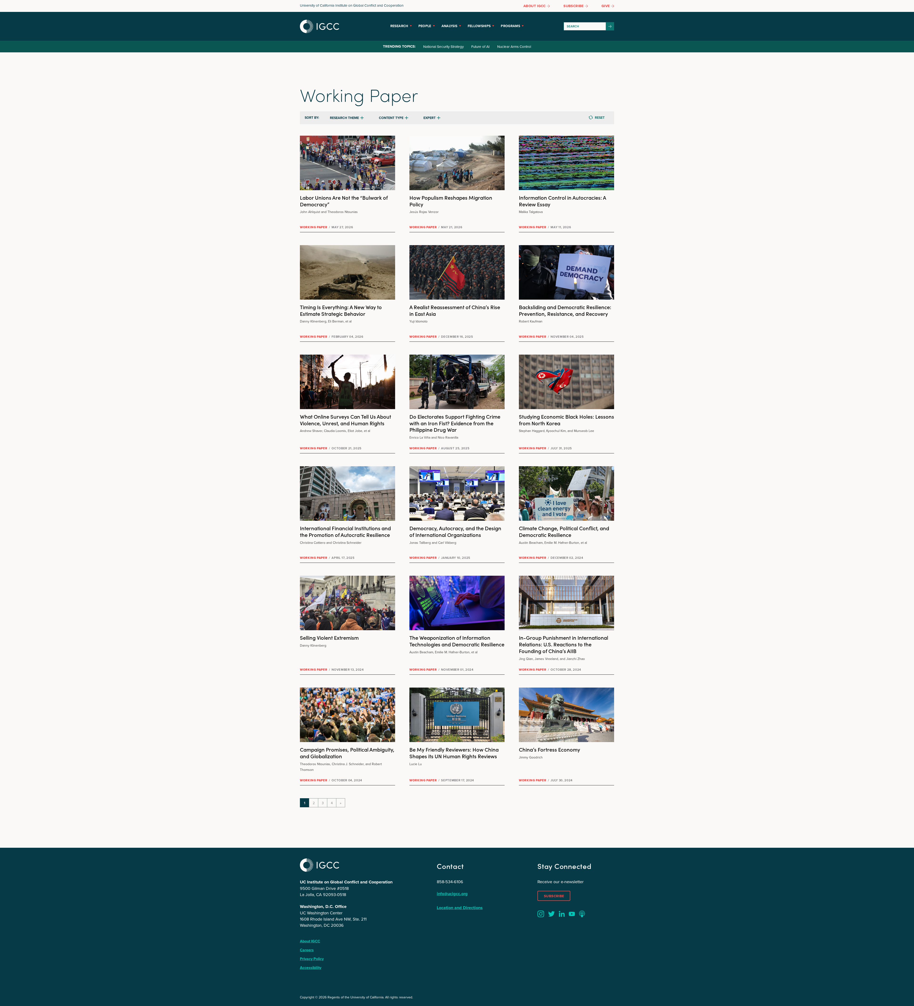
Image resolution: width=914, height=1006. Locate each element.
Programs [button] (510, 26)
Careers (307, 950)
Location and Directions (460, 908)
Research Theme (344, 117)
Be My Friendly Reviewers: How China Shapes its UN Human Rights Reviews (454, 753)
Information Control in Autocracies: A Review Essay (562, 201)
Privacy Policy (312, 958)
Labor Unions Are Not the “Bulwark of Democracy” (344, 201)
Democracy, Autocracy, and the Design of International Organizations (455, 531)
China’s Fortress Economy (549, 749)
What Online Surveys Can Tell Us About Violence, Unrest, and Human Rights (345, 420)
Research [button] (399, 26)
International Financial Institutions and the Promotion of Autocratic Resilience (345, 531)
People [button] (424, 26)
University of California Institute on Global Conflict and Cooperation (351, 5)
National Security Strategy (443, 46)
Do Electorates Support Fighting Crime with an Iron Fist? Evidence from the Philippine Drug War (454, 423)
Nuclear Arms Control (514, 46)
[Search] (610, 26)
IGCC (319, 26)
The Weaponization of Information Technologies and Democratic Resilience (456, 641)
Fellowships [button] (479, 26)
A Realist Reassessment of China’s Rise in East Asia (454, 310)
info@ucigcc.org (452, 894)
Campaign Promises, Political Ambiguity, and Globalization (347, 753)
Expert (429, 117)
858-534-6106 (450, 882)
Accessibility (310, 967)
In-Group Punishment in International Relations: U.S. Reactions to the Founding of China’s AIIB (563, 644)
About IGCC (310, 941)
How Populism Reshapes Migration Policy (450, 201)
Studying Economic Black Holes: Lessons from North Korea (566, 420)
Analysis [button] (449, 26)
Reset (600, 117)
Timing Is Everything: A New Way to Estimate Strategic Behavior (341, 310)
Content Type (391, 117)
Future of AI (480, 46)
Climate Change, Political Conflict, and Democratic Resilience (564, 531)
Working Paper (313, 227)
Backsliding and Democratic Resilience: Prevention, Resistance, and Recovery (565, 310)
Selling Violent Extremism (329, 637)
